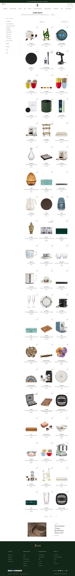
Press (55, 561)
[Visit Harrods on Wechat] (66, 570)
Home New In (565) (9, 23)
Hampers (24, 563)
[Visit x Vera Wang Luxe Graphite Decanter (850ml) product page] (31, 145)
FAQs (39, 559)
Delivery (24, 554)
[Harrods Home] (37, 5)
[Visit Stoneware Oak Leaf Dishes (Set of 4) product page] (46, 74)
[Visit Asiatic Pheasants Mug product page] (31, 244)
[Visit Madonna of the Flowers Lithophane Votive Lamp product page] (31, 170)
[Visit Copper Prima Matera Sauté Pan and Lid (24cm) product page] (31, 441)
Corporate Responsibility (58, 557)
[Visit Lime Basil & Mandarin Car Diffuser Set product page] (61, 392)
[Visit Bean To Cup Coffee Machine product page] (61, 318)
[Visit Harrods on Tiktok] (62, 570)
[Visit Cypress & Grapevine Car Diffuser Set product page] (61, 490)
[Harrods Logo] (37, 545)
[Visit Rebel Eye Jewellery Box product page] (61, 26)
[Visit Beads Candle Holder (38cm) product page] (46, 26)
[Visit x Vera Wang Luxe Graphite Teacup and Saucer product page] (46, 244)
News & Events (10, 561)
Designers (5, 8)
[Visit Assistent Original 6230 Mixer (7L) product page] (61, 441)
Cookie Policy (41, 565)
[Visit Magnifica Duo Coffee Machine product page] (46, 368)
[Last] (56, 516)
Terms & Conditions (16, 573)
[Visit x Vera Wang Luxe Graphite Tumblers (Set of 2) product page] (61, 244)
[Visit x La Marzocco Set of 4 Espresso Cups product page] (61, 74)
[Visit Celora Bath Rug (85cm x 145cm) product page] (31, 368)
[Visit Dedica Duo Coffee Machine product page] (31, 466)
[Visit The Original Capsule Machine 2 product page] (31, 122)
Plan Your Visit (10, 554)
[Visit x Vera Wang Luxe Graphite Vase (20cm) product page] (46, 490)
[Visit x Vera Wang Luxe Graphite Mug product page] (31, 269)
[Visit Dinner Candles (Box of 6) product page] (61, 98)
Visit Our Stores (68, 8)
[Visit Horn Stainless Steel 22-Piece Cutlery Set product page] (31, 392)
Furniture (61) (8, 34)
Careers (55, 559)
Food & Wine (56, 8)
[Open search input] (68, 6)
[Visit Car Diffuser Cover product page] (31, 50)
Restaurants (10, 559)
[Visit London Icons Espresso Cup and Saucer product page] (46, 269)
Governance (56, 563)
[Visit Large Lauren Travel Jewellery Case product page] (61, 466)
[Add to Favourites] (38, 26)
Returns (24, 557)
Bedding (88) (8, 29)
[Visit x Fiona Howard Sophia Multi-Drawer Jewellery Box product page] (46, 170)
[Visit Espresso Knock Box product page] (46, 98)
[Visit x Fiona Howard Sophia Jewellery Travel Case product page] (31, 318)
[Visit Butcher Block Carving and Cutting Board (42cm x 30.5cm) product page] (46, 318)
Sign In (69, 3)
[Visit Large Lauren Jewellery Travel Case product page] (31, 416)
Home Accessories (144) (10, 25)
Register (71, 3)
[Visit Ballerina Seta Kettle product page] (31, 195)
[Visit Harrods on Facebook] (58, 570)
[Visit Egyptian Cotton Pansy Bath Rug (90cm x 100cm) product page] (61, 343)
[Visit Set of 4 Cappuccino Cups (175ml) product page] (46, 441)
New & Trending (13, 8)
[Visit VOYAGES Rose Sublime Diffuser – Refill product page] (46, 50)
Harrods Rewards (41, 554)
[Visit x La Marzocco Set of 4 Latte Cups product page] (31, 74)
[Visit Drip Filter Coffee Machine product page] (61, 195)
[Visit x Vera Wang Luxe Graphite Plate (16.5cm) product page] (61, 368)
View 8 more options (9, 40)
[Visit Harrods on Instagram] (60, 570)
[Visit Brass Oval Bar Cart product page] (46, 122)
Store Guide (10, 557)
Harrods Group (56, 554)
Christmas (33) (8, 38)
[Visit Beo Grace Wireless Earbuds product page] (46, 416)
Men (25, 8)
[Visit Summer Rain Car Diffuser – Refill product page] (31, 98)
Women (20, 8)
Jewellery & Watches (38, 8)
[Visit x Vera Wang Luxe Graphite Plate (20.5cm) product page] (46, 293)
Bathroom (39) (8, 36)
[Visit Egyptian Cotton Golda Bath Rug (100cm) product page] (31, 343)
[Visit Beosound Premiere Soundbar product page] (61, 170)
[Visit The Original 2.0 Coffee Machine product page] (61, 293)
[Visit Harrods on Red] (64, 570)
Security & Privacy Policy (23, 573)
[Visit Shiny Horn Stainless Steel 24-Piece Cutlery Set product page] (46, 219)
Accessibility (10, 573)
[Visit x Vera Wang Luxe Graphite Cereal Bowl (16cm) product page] (61, 416)
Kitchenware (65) (9, 32)
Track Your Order (26, 559)
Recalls (40, 563)
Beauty (29, 8)
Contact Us (40, 561)
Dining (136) (8, 27)
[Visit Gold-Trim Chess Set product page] (46, 145)
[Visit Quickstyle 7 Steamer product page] (61, 50)
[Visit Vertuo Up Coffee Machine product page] (31, 26)
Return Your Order (26, 561)
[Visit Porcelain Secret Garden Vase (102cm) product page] (31, 219)
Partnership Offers (41, 557)
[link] (37, 529)
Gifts (62, 8)
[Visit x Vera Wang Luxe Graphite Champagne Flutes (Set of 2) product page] (31, 293)
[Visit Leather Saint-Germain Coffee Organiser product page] (61, 122)
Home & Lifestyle (47, 8)
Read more (53, 14)
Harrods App (25, 565)
